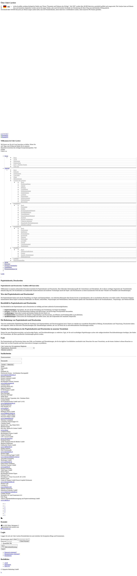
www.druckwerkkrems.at (8, 375)
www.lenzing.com (6, 487)
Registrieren (8, 555)
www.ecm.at (4, 391)
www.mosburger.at (6, 462)
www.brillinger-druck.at (8, 413)
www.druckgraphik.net (7, 482)
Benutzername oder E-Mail (9, 539)
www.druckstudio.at (7, 452)
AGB (6, 563)
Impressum (7, 564)
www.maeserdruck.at (7, 418)
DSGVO (7, 566)
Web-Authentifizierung (11, 547)
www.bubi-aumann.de (7, 383)
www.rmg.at (4, 430)
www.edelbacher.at (6, 446)
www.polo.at (4, 408)
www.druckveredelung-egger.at (10, 457)
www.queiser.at (5, 467)
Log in (3, 549)
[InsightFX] (4, 135)
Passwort (3, 541)
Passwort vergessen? (10, 552)
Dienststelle (4, 361)
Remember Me (7, 543)
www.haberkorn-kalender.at (9, 492)
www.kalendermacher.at (8, 403)
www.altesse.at (5, 500)
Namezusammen (6, 357)
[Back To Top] (1, 572)
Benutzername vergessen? (12, 554)
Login (2, 274)
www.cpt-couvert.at (6, 438)
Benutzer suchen (6, 350)
